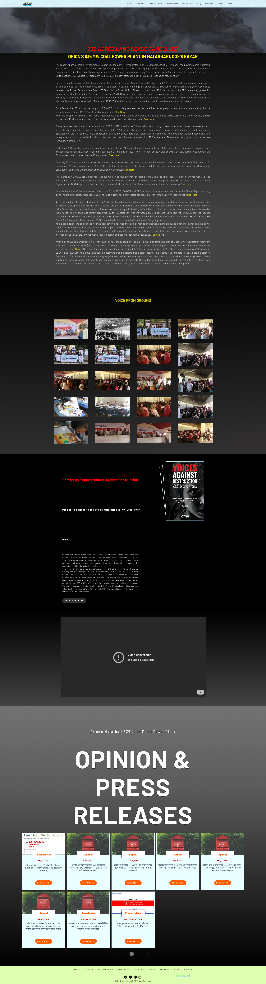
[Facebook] (125, 977)
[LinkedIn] (135, 977)
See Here (75, 248)
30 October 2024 (165, 151)
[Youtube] (139, 977)
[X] (130, 977)
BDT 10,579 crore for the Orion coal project (130, 126)
